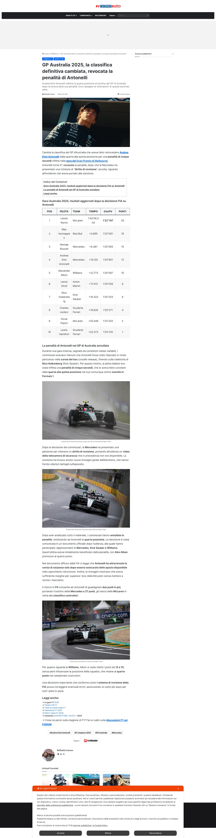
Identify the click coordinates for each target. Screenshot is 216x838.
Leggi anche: (50, 193)
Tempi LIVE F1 (50, 705)
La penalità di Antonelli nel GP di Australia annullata (71, 189)
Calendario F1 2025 (53, 710)
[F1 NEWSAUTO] (108, 6)
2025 (56, 702)
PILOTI (72, 716)
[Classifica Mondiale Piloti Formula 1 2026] (55, 781)
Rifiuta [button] (108, 833)
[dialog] (108, 812)
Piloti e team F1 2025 (53, 713)
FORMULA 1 (55, 54)
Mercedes (117, 732)
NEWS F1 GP (70, 15)
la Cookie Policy (100, 825)
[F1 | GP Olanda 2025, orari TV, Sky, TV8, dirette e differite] (86, 781)
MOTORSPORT (100, 15)
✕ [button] (178, 788)
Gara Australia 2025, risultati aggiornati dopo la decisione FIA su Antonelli (83, 186)
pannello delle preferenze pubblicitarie (55, 805)
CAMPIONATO (85, 15)
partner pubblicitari (82, 825)
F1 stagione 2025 (83, 732)
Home (46, 54)
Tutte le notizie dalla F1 (54, 708)
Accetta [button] (60, 833)
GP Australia (101, 732)
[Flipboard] (91, 740)
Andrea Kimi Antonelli (60, 732)
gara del (87, 160)
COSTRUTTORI (60, 716)
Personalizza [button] (155, 833)
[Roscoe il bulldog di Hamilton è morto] (116, 781)
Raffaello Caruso (49, 94)
